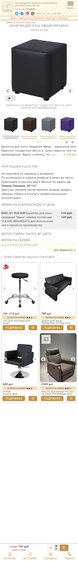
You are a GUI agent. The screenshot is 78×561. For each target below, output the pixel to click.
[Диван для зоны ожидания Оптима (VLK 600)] (58, 287)
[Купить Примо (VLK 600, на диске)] (32, 398)
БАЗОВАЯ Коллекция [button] (21, 245)
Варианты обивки (16, 317)
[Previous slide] (66, 142)
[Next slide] (72, 142)
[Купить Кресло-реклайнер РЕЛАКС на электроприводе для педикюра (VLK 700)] (71, 398)
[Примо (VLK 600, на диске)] (20, 357)
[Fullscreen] (72, 378)
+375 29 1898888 (25, 9)
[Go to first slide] (73, 359)
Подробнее (13, 327)
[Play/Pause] (44, 378)
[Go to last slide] (8, 91)
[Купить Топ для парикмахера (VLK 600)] (32, 327)
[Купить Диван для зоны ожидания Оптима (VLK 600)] (71, 327)
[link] (29, 127)
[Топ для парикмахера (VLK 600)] (20, 287)
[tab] (38, 142)
